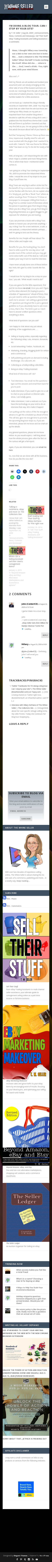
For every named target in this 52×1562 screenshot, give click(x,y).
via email (26, 288)
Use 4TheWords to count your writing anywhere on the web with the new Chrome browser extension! (25, 1333)
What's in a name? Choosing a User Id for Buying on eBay (29, 1280)
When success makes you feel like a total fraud (31, 1271)
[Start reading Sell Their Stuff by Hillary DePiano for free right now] (36, 510)
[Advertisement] (26, 1532)
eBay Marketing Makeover (16, 1081)
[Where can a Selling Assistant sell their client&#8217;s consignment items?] (17, 550)
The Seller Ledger (13, 1243)
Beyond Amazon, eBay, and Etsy (19, 1167)
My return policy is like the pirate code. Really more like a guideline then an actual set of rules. (31, 1311)
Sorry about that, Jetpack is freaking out (25, 1439)
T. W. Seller (15, 33)
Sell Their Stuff (12, 986)
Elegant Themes (20, 1556)
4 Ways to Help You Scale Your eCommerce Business (29, 1288)
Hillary (25, 644)
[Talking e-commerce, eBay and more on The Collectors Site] (18, 525)
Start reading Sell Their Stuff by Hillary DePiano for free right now (35, 520)
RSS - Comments (13, 906)
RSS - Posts (11, 899)
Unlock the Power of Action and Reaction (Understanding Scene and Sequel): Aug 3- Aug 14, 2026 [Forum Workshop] (25, 1373)
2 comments (14, 42)
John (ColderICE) (30, 604)
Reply (45, 635)
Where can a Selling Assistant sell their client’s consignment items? (16, 561)
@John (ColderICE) (29, 651)
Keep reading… (23, 881)
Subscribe (26, 819)
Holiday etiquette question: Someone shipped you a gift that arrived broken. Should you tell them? (31, 1299)
